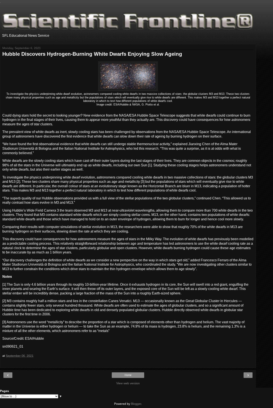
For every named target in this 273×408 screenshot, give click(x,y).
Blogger (136, 403)
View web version (128, 383)
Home (128, 375)
